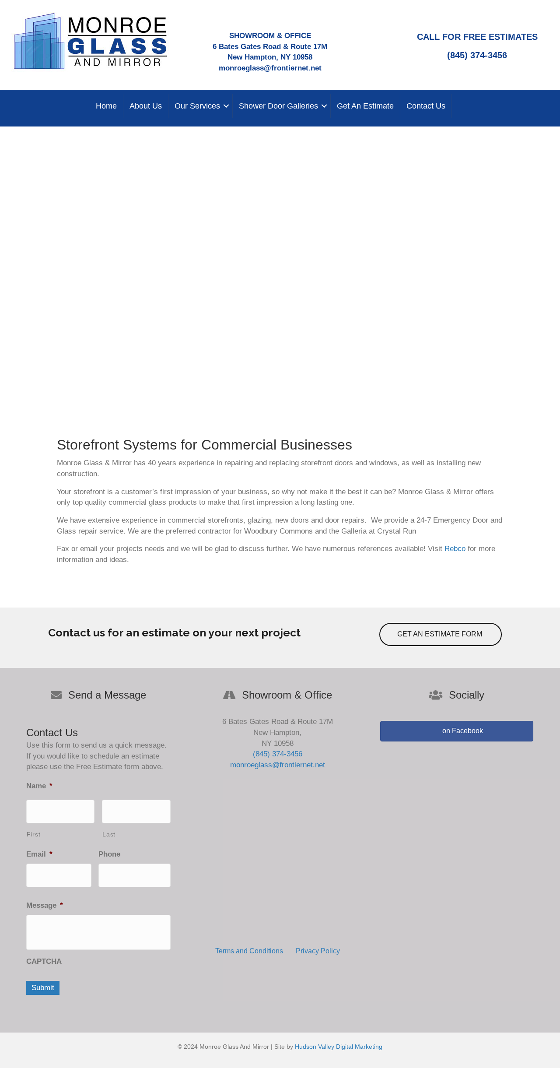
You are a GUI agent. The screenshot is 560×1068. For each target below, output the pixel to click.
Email (39, 854)
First (33, 834)
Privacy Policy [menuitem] (318, 951)
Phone (109, 854)
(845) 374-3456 (477, 55)
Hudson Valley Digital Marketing (338, 1046)
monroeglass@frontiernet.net (270, 68)
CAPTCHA (44, 961)
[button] (226, 106)
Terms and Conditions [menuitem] (249, 951)
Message (44, 905)
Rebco (455, 549)
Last (109, 834)
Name (39, 786)
